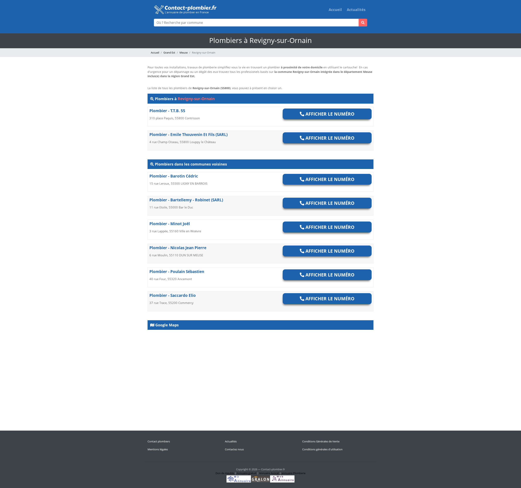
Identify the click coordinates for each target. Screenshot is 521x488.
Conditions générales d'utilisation (322, 449)
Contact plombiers (159, 441)
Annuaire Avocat (269, 473)
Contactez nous (234, 449)
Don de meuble (225, 473)
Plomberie (299, 473)
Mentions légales (158, 449)
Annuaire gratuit (246, 473)
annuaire (287, 473)
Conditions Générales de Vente (320, 441)
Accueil (335, 9)
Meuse (184, 52)
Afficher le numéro (329, 114)
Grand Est (169, 52)
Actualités (356, 9)
